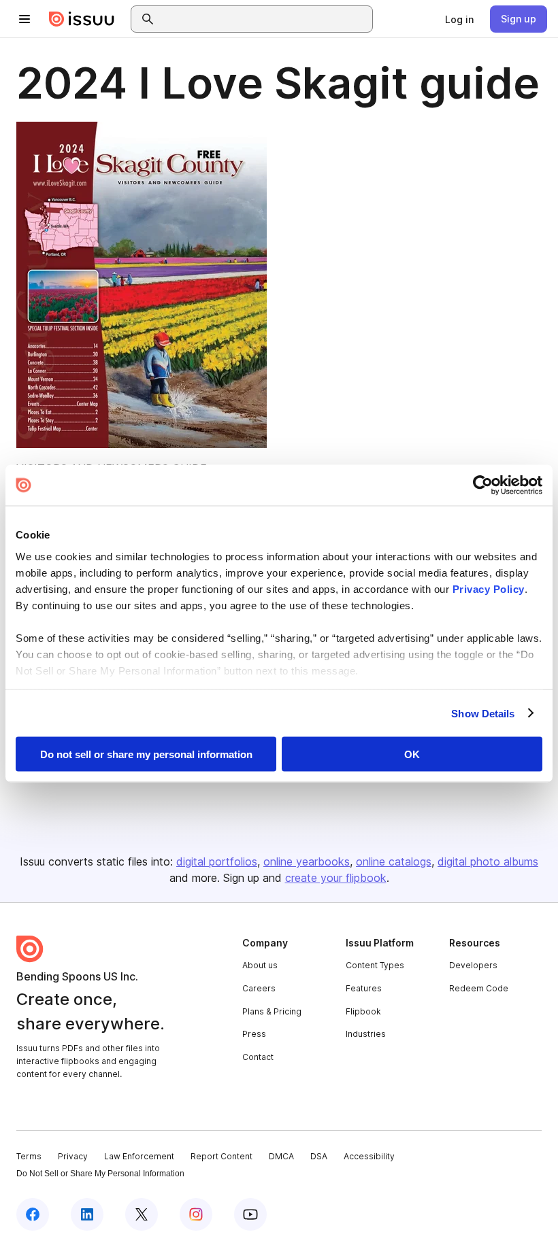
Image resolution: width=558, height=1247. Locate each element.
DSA (318, 1156)
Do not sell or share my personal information (146, 754)
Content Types (375, 965)
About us (260, 965)
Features (364, 988)
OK (412, 754)
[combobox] (264, 19)
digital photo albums (488, 861)
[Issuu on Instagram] (196, 1214)
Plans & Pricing (271, 1011)
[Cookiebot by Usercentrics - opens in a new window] (482, 485)
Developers (473, 965)
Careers (259, 988)
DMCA (281, 1156)
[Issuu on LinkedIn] (87, 1214)
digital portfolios (216, 861)
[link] (459, 19)
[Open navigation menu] (24, 19)
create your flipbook (336, 878)
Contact (258, 1057)
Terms (29, 1156)
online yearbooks (306, 861)
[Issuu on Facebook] (32, 1214)
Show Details (482, 713)
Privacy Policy (489, 588)
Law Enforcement (139, 1156)
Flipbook (363, 1011)
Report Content (221, 1156)
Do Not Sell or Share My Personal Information (100, 1173)
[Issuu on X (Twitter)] (141, 1214)
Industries (366, 1034)
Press (254, 1034)
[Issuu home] (82, 19)
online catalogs (393, 861)
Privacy (73, 1156)
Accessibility (369, 1156)
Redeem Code (478, 988)
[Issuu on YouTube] (250, 1214)
